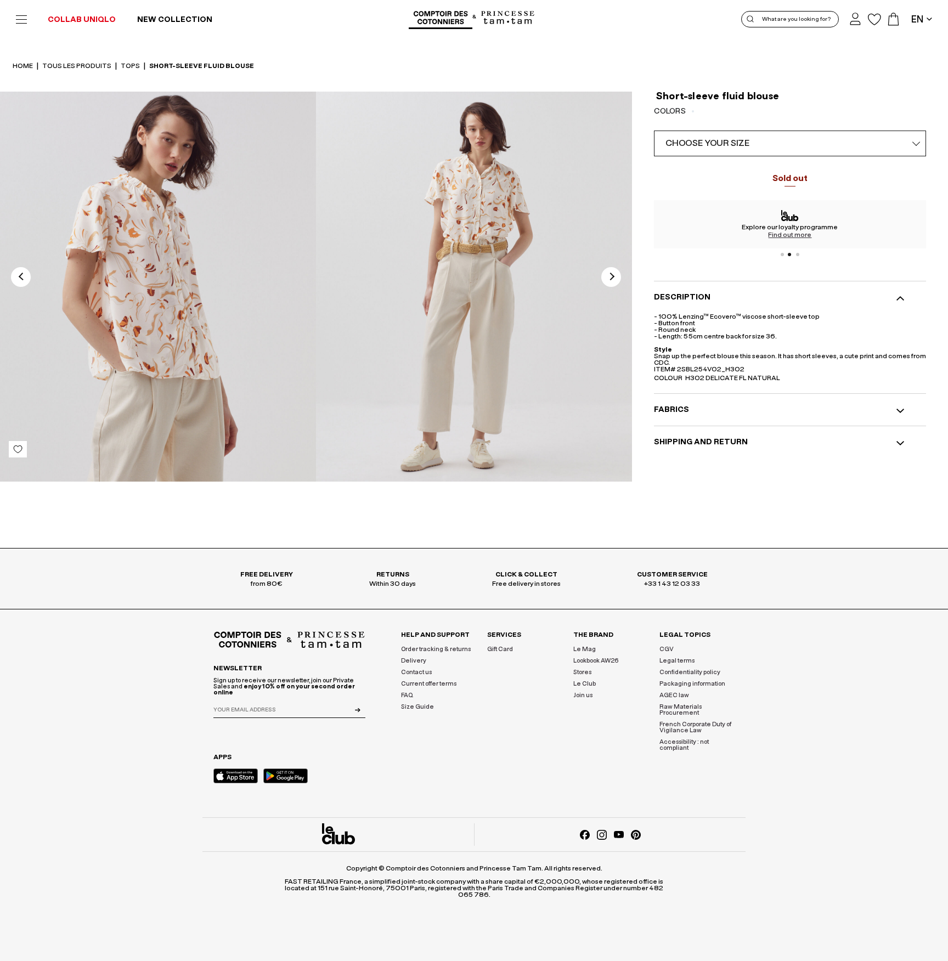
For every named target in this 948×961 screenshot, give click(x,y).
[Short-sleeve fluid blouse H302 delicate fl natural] (158, 289)
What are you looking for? (796, 19)
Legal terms (677, 661)
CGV (666, 649)
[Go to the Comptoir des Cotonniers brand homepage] (440, 19)
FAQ (407, 695)
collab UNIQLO (82, 20)
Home (23, 66)
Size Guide (417, 707)
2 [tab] (790, 254)
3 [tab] (797, 254)
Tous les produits (77, 66)
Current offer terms (428, 684)
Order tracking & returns (436, 649)
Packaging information (692, 684)
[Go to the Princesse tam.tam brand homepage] (508, 18)
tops (131, 66)
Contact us (416, 672)
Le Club (584, 684)
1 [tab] (782, 254)
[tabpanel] (790, 224)
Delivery (413, 661)
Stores (582, 672)
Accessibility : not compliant (684, 745)
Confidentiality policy (689, 672)
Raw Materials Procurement (680, 710)
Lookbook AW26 (596, 661)
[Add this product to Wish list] (18, 449)
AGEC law (674, 695)
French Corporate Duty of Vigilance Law (695, 727)
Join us (582, 695)
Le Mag (584, 649)
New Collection (174, 20)
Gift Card (500, 649)
